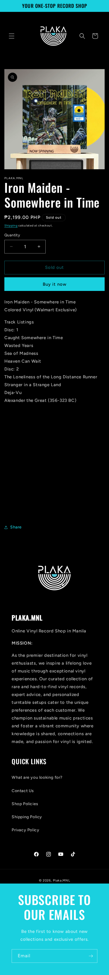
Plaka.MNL (61, 880)
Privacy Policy (25, 830)
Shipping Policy (27, 816)
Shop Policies (25, 803)
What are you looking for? (37, 777)
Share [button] (16, 527)
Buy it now (55, 284)
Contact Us (23, 790)
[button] (11, 36)
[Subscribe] (90, 956)
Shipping (11, 225)
